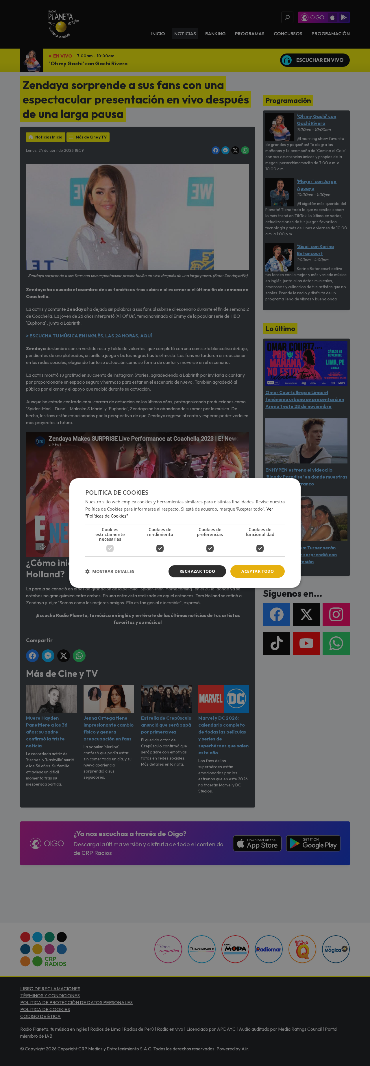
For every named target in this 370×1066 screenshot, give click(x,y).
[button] (109, 571)
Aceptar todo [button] (257, 571)
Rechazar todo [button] (197, 571)
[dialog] (185, 533)
